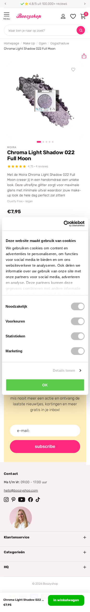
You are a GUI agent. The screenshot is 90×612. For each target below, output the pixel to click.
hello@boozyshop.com (21, 490)
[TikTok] (38, 499)
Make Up (29, 43)
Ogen (43, 43)
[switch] (77, 321)
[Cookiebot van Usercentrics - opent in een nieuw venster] (64, 224)
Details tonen (64, 370)
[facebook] (30, 499)
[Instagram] (6, 499)
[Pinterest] (13, 499)
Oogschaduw (59, 43)
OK (45, 385)
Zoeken (81, 30)
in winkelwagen (66, 600)
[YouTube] (21, 499)
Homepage (11, 43)
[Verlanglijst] (73, 70)
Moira (11, 147)
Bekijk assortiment (6, 14)
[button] (5, 3)
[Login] (63, 16)
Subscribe (45, 446)
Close (45, 537)
